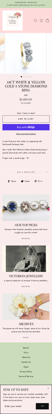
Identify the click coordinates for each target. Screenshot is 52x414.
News (26, 366)
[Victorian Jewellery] (26, 259)
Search (26, 347)
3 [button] (26, 77)
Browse (26, 238)
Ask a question (26, 172)
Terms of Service (26, 376)
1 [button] (21, 77)
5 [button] (31, 77)
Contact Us (26, 362)
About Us (26, 357)
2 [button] (24, 77)
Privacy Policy (26, 371)
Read (26, 337)
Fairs (26, 352)
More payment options (26, 133)
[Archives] (26, 306)
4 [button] (28, 77)
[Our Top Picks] (26, 207)
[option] (26, 4)
